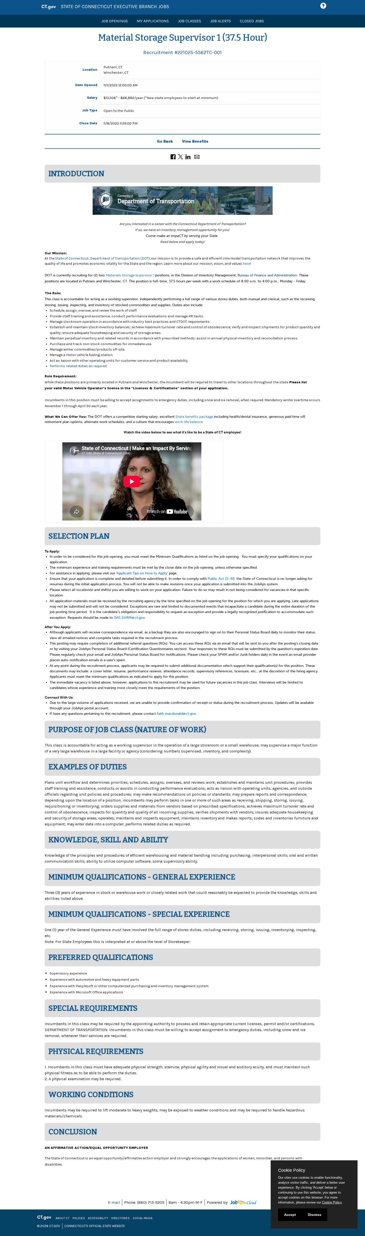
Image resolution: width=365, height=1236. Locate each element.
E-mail (114, 1202)
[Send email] (197, 156)
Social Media (142, 1218)
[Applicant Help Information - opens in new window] (324, 6)
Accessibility (98, 1218)
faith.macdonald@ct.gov (176, 714)
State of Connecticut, (72, 258)
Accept (290, 1215)
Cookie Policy (332, 1202)
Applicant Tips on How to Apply (142, 573)
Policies (79, 1218)
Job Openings (114, 21)
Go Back (165, 141)
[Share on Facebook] (173, 156)
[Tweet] (180, 156)
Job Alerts (220, 21)
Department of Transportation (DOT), (120, 258)
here (246, 263)
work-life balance (189, 422)
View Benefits (195, 141)
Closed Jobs (252, 21)
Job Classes (189, 21)
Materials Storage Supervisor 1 (130, 275)
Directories (120, 1218)
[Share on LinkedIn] (188, 156)
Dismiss (314, 1215)
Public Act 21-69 (221, 579)
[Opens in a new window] (242, 1202)
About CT (63, 1218)
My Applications (153, 21)
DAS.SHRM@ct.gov (129, 618)
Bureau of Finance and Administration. (268, 275)
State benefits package (194, 417)
